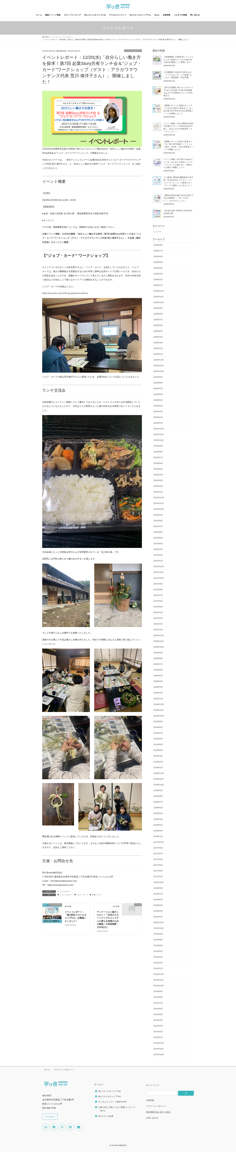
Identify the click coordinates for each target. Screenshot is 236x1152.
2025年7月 (158, 319)
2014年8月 (158, 997)
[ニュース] (132, 909)
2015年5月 (158, 951)
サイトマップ (152, 1085)
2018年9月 (158, 790)
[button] (50, 1117)
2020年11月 (159, 641)
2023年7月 (158, 457)
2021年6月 (158, 601)
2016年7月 (158, 894)
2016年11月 (159, 882)
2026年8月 (158, 245)
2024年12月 (159, 360)
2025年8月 (158, 314)
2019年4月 (158, 750)
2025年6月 (158, 325)
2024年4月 (158, 406)
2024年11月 (159, 365)
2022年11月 (159, 503)
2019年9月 (158, 721)
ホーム (47, 1070)
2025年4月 (158, 337)
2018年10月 (159, 785)
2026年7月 (158, 251)
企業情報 (150, 1100)
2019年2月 (158, 762)
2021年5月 (158, 607)
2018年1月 (158, 836)
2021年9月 (158, 584)
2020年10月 (159, 647)
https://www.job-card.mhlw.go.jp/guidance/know (65, 293)
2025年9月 (158, 308)
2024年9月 (158, 377)
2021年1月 (158, 630)
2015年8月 (158, 940)
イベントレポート (133, 51)
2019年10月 (159, 716)
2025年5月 (158, 331)
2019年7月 (158, 733)
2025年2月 (158, 348)
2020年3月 (158, 687)
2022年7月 (158, 526)
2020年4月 (158, 681)
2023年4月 (158, 475)
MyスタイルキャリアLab (109, 1091)
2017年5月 (158, 865)
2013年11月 (159, 1049)
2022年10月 (159, 509)
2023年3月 (158, 480)
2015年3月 (158, 957)
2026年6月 (158, 256)
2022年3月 (158, 549)
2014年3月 (158, 1026)
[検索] (186, 1093)
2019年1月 (158, 767)
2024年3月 (158, 411)
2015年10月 (159, 928)
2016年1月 (158, 917)
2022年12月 (159, 497)
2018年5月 (158, 813)
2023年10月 (159, 440)
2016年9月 (158, 888)
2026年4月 (158, 268)
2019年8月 (158, 727)
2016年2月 (158, 911)
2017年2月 (158, 871)
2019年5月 (158, 744)
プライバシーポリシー (63, 1070)
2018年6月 (158, 808)
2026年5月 (158, 262)
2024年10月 (159, 371)
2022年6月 (158, 532)
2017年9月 (158, 848)
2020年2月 (158, 693)
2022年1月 (158, 561)
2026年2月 (158, 279)
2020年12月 (159, 635)
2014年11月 (159, 980)
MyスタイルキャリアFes (109, 1096)
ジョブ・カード (82, 895)
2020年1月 (158, 699)
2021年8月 (158, 589)
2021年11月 (159, 572)
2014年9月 (158, 991)
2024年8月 (158, 383)
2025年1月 (158, 354)
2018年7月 (158, 802)
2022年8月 (158, 521)
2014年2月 (158, 1031)
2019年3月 (158, 756)
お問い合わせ (152, 1118)
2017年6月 (158, 859)
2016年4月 (158, 905)
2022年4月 (158, 543)
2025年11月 (159, 297)
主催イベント (97, 895)
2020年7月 (158, 664)
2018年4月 (158, 819)
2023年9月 (158, 446)
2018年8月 (158, 796)
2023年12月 (159, 429)
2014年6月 (158, 1009)
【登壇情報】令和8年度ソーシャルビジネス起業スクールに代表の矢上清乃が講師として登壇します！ (178, 59)
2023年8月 (158, 452)
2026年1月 (158, 285)
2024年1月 (158, 423)
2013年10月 (159, 1054)
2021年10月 (159, 578)
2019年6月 (158, 739)
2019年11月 (159, 710)
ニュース (157, 232)
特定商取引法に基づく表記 (158, 1112)
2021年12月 (159, 566)
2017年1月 (158, 876)
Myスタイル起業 (105, 1116)
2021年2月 (158, 624)
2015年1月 (158, 968)
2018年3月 (158, 825)
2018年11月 (159, 779)
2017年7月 (158, 853)
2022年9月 (158, 515)
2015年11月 (159, 922)
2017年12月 (159, 842)
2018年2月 (158, 831)
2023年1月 (158, 492)
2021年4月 (158, 612)
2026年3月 (158, 274)
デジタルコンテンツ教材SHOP (112, 1102)
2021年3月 (158, 618)
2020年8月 (158, 658)
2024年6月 (158, 394)
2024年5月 (158, 400)
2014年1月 (158, 1037)
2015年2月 (158, 963)
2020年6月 (158, 670)
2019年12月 (159, 704)
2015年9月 (158, 934)
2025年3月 (158, 343)
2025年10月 (159, 302)
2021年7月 (158, 595)
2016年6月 (158, 899)
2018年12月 (159, 773)
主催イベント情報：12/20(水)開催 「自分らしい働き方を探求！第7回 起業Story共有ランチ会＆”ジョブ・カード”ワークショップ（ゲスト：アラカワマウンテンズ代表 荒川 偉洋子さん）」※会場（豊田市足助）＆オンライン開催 (91, 238)
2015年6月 (158, 945)
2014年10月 (159, 986)
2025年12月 (159, 291)
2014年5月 (158, 1014)
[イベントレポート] (52, 913)
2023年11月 (159, 434)
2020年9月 (158, 653)
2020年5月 (158, 675)
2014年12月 (159, 974)
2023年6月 (158, 463)
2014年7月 (158, 1003)
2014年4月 (158, 1020)
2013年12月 (159, 1043)
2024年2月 (158, 417)
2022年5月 (158, 538)
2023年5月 (158, 469)
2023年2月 (158, 486)
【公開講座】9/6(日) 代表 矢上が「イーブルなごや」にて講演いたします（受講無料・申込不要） (177, 75)
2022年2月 (158, 555)
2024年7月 (158, 388)
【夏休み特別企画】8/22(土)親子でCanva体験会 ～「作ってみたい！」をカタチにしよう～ (178, 198)
